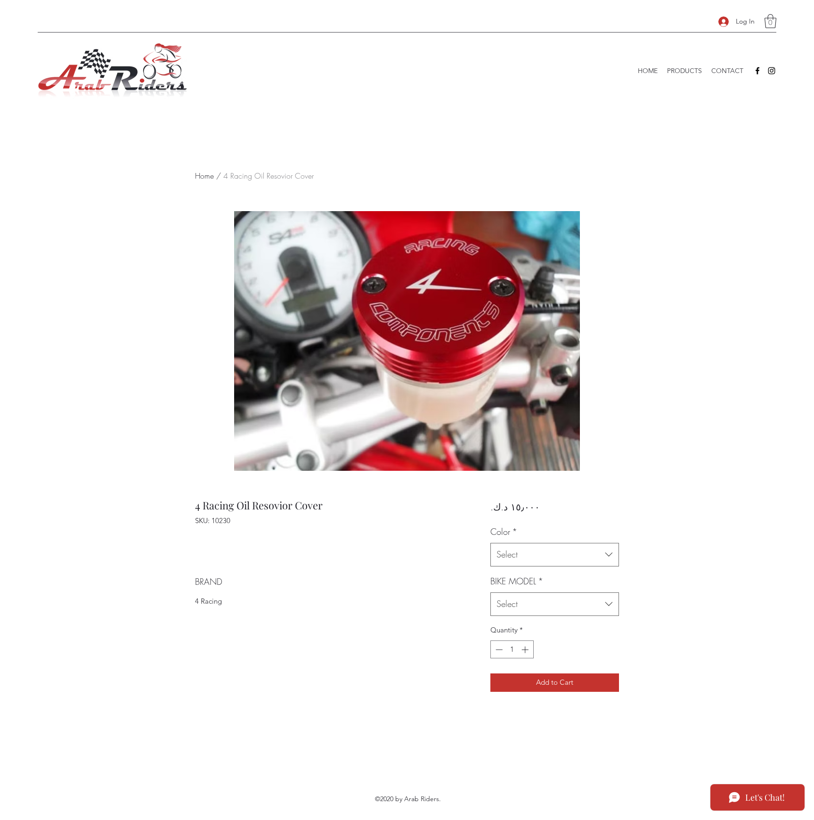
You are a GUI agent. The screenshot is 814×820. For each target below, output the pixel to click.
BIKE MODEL (516, 581)
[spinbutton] (512, 649)
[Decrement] (498, 649)
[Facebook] (757, 70)
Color (503, 531)
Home (204, 176)
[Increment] (526, 649)
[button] (770, 21)
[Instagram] (771, 70)
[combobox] (554, 554)
